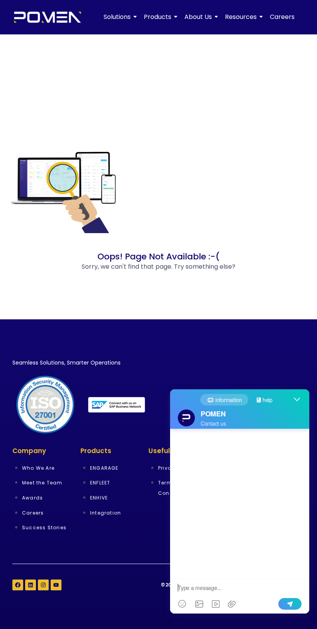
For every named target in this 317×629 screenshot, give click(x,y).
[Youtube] (56, 585)
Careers (282, 16)
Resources (241, 16)
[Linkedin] (30, 585)
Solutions (117, 16)
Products (157, 16)
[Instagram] (43, 585)
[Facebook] (17, 585)
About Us (198, 16)
